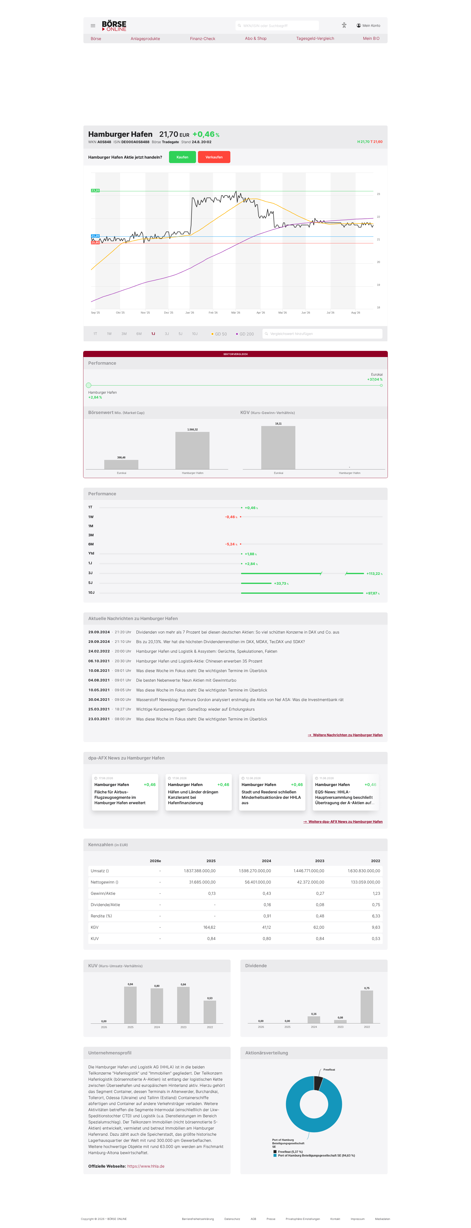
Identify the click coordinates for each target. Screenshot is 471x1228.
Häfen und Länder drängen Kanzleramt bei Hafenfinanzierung (193, 797)
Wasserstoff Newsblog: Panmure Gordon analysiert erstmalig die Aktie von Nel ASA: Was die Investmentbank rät (240, 699)
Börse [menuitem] (96, 38)
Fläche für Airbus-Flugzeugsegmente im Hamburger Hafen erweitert (119, 797)
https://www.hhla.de (145, 1166)
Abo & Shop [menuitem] (256, 38)
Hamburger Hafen (102, 392)
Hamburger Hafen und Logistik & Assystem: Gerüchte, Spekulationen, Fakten (206, 651)
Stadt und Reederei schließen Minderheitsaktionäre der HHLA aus (271, 797)
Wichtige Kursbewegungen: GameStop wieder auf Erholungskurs (195, 709)
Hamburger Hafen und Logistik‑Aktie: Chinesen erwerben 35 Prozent (199, 661)
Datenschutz (232, 1219)
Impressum (358, 1219)
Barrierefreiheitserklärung (198, 1219)
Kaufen (182, 157)
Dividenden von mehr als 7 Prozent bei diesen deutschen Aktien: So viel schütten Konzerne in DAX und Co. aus (237, 632)
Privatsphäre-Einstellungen (303, 1219)
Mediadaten (382, 1219)
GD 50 (221, 333)
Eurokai (377, 374)
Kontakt (335, 1219)
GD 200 (247, 333)
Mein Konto (371, 25)
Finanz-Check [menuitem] (202, 38)
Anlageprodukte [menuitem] (145, 38)
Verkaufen (214, 157)
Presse (271, 1219)
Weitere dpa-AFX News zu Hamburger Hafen (345, 821)
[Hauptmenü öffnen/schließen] (92, 25)
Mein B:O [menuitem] (371, 38)
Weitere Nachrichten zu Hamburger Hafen (347, 735)
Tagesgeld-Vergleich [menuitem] (315, 38)
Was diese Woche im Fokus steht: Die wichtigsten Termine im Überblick (201, 670)
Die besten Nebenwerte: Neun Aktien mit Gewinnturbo (186, 680)
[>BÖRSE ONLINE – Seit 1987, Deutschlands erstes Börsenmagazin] (114, 25)
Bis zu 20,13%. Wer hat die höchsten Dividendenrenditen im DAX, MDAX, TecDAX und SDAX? (220, 641)
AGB (253, 1219)
